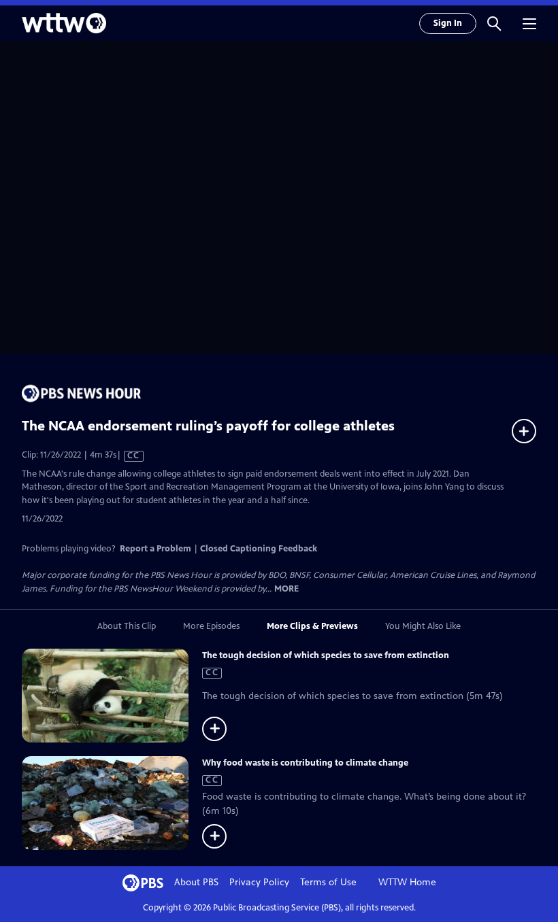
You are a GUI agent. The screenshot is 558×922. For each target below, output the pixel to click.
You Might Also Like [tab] (423, 626)
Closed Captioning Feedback (258, 548)
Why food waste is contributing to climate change (305, 762)
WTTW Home (407, 882)
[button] (494, 23)
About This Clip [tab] (126, 626)
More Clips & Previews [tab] (312, 626)
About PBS (196, 882)
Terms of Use (328, 882)
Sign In (447, 23)
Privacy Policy (259, 882)
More (286, 589)
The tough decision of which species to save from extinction (325, 655)
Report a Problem (155, 548)
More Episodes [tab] (211, 626)
